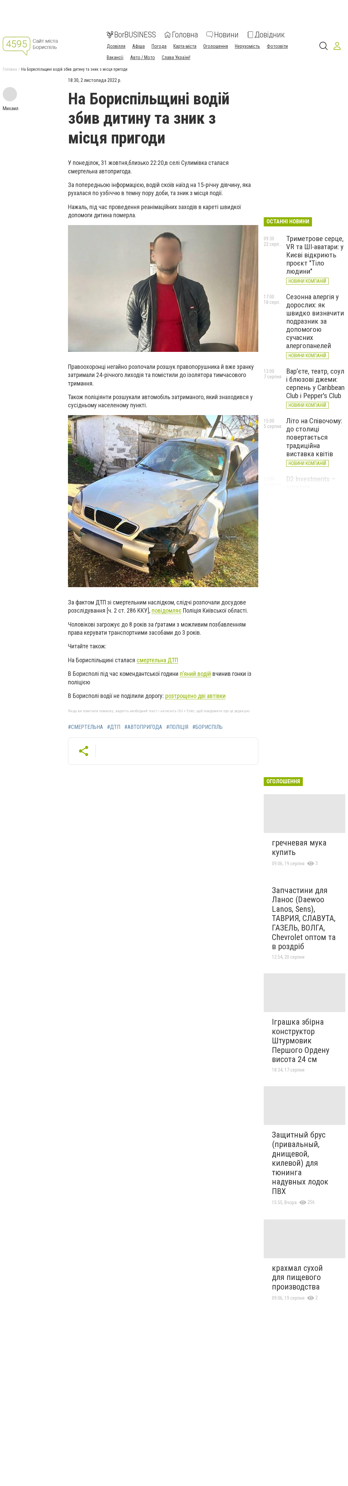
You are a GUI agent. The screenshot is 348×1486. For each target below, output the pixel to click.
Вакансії (115, 57)
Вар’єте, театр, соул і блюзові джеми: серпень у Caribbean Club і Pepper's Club (315, 383)
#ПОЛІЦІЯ (177, 727)
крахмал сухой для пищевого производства (297, 1277)
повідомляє (166, 610)
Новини (226, 34)
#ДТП (113, 727)
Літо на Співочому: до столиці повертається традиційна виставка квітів (314, 437)
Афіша (138, 46)
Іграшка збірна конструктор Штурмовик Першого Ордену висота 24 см (300, 1040)
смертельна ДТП (157, 660)
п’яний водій (195, 673)
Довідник (270, 34)
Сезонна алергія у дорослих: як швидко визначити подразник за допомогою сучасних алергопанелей (315, 321)
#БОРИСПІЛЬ (207, 727)
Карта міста (184, 46)
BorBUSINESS (135, 34)
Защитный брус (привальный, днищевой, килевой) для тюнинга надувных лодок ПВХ (300, 1163)
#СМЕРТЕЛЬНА (85, 727)
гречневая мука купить (299, 847)
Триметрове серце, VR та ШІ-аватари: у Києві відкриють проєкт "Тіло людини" (315, 255)
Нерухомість (247, 46)
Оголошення (215, 46)
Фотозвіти (277, 46)
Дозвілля (116, 46)
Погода (159, 46)
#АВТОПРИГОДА (143, 727)
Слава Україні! (176, 57)
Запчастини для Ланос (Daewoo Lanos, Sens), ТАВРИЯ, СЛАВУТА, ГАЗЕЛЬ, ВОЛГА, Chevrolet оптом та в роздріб (304, 919)
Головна (185, 34)
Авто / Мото (142, 57)
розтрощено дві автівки (195, 695)
